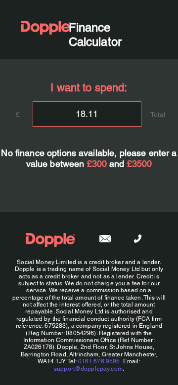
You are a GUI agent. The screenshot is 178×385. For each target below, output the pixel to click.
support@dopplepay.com (88, 368)
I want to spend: (88, 87)
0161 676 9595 (99, 361)
